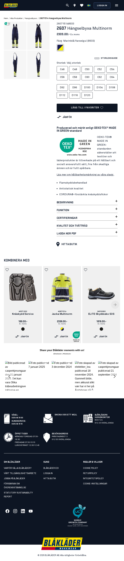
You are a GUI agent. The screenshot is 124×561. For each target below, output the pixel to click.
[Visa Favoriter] (81, 5)
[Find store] (74, 5)
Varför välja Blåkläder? (17, 468)
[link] (23, 304)
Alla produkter (16, 18)
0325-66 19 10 (17, 423)
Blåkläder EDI (51, 468)
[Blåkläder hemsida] (11, 5)
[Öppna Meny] (116, 5)
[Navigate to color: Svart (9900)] (23, 329)
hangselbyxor (31, 18)
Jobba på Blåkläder (14, 479)
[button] (7, 269)
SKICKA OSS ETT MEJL (66, 415)
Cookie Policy (90, 468)
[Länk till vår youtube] (30, 511)
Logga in (102, 6)
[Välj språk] (88, 5)
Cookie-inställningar (95, 484)
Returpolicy (90, 473)
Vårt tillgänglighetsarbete (20, 473)
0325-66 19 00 (17, 417)
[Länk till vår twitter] (15, 511)
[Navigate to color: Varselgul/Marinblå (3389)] (62, 329)
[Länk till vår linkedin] (22, 511)
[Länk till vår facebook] (7, 511)
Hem (6, 18)
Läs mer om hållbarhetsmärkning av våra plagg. (85, 174)
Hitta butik (69, 244)
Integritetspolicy (93, 479)
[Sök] (67, 5)
